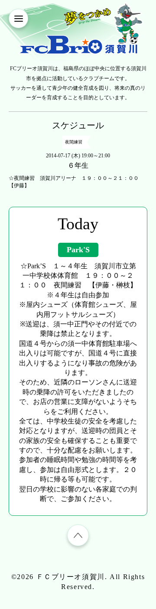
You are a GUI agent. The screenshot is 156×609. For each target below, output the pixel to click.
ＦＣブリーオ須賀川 (70, 576)
